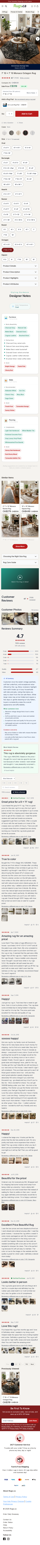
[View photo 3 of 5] (19, 841)
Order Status (8, 1522)
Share (21, 123)
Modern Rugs (30, 12)
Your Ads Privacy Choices (13, 1501)
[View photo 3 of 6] (19, 911)
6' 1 (27, 229)
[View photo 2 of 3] (12, 981)
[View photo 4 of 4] (26, 1021)
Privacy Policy (6, 1426)
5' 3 (19, 229)
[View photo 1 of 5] (5, 841)
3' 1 (5, 229)
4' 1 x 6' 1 (17, 147)
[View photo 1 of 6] (5, 911)
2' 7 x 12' (16, 214)
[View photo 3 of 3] (19, 981)
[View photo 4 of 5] (26, 841)
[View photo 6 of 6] (5, 918)
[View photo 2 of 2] (12, 1207)
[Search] (6, 6)
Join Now (33, 1421)
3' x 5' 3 (15, 162)
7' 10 (5, 235)
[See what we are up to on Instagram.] (8, 1538)
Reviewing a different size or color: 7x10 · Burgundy (18, 1259)
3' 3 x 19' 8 (31, 220)
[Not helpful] (37, 1315)
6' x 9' (31, 168)
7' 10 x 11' (18, 179)
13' (34, 259)
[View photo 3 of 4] (19, 1021)
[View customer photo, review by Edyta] (20, 619)
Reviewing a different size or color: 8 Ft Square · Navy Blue (19, 1201)
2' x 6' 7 (6, 209)
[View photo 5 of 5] (33, 841)
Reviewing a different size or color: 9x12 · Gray (18, 767)
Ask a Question (8, 123)
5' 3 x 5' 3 (18, 244)
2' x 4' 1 (6, 203)
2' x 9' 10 (26, 209)
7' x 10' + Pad (31, 173)
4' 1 (12, 229)
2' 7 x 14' (27, 214)
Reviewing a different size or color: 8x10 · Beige (17, 1345)
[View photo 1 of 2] (5, 1207)
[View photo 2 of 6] (12, 911)
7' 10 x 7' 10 (8, 250)
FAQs (5, 1525)
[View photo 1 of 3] (5, 981)
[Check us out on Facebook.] (4, 1538)
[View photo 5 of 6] (33, 911)
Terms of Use (8, 1497)
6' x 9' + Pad (8, 173)
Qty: (3, 114)
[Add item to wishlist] (17, 482)
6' (12, 259)
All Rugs (4, 12)
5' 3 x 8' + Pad (8, 168)
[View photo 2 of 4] (12, 1021)
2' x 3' (6, 162)
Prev (7, 1364)
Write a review (24, 78)
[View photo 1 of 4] (5, 1021)
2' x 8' (16, 209)
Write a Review (20, 792)
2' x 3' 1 (6, 147)
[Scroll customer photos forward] (36, 619)
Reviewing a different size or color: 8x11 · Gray (16, 836)
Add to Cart (27, 114)
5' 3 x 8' (28, 147)
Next (32, 1364)
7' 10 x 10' (7, 153)
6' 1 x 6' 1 (30, 244)
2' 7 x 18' (7, 220)
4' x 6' (25, 162)
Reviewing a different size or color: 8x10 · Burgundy (18, 1016)
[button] (19, 17)
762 (26, 1364)
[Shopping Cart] (37, 6)
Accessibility (7, 1530)
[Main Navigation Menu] (2, 6)
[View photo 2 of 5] (12, 841)
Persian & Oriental (16, 12)
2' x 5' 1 (16, 203)
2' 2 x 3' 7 (7, 194)
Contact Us (7, 1520)
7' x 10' (19, 173)
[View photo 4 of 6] (26, 911)
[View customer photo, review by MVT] (8, 619)
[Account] (32, 6)
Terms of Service (27, 1428)
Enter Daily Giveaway (11, 1514)
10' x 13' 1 (7, 184)
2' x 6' (26, 203)
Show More (20, 546)
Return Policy (8, 1528)
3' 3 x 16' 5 (18, 220)
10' (13, 235)
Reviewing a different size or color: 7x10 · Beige (17, 906)
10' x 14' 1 (18, 184)
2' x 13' (6, 214)
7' (33, 229)
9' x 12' (29, 179)
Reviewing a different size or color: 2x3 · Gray (16, 976)
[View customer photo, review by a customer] (32, 619)
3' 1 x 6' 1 (18, 194)
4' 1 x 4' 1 (7, 244)
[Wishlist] (35, 6)
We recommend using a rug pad (25, 99)
